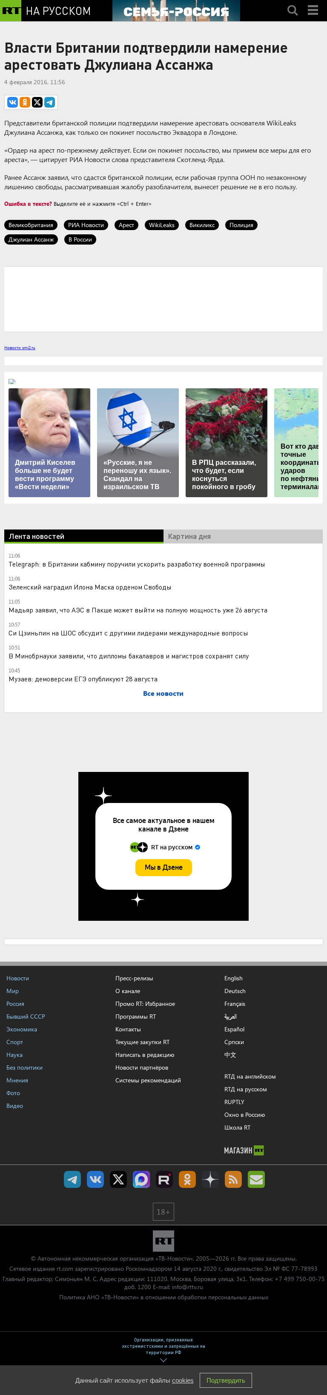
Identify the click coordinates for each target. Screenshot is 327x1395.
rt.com (65, 1268)
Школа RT (237, 1127)
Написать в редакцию (144, 1055)
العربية (230, 1016)
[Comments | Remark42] (163, 298)
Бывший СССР (25, 1016)
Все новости (163, 693)
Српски (234, 1042)
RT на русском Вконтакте (95, 1179)
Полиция (241, 225)
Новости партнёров (141, 1067)
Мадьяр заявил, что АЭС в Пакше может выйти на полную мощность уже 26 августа (138, 609)
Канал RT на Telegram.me (72, 1179)
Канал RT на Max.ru (141, 1179)
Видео (14, 1106)
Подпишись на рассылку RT (256, 1179)
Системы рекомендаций (148, 1080)
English (233, 978)
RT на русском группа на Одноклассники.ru (187, 1179)
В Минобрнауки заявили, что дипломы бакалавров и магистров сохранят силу (129, 655)
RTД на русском (245, 1089)
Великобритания (31, 225)
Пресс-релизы (134, 978)
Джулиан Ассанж (31, 239)
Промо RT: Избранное (145, 1003)
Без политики (24, 1067)
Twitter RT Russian (118, 1179)
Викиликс (202, 225)
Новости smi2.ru (19, 347)
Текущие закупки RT (142, 1042)
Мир (12, 991)
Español (234, 1029)
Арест (126, 225)
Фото (13, 1093)
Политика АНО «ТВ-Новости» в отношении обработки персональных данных (163, 1297)
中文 (230, 1055)
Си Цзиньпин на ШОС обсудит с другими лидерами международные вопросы (128, 632)
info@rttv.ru (187, 1287)
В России (80, 239)
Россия (15, 1003)
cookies (183, 1380)
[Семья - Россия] (176, 10)
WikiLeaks (162, 225)
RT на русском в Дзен (210, 1179)
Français (234, 1004)
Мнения (17, 1080)
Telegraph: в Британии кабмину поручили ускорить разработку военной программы (137, 563)
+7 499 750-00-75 (300, 1279)
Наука (14, 1055)
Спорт (14, 1042)
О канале (127, 991)
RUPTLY (234, 1102)
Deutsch (235, 991)
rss (233, 1179)
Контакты (128, 1029)
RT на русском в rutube (164, 1179)
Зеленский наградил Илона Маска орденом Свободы (90, 586)
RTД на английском (250, 1076)
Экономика (21, 1029)
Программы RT (135, 1016)
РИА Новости (86, 225)
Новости (17, 978)
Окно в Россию (244, 1114)
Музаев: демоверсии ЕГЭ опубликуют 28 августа (83, 678)
